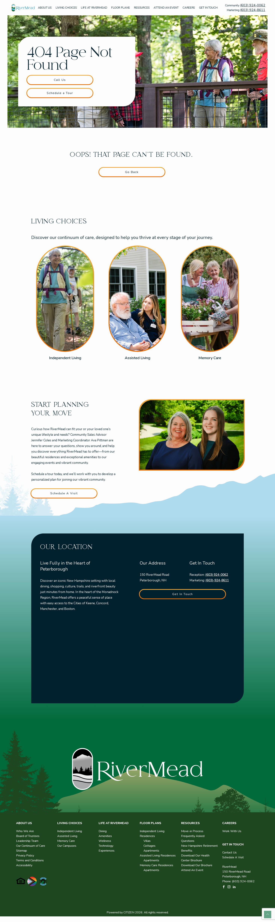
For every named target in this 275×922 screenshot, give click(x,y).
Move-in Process (192, 831)
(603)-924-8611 (217, 580)
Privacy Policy (25, 855)
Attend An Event (192, 870)
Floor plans (120, 8)
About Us (45, 8)
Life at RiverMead (94, 8)
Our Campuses (66, 846)
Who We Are (25, 831)
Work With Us (231, 831)
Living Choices (66, 8)
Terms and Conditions (30, 860)
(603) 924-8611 (252, 10)
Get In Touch (208, 8)
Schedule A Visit (64, 493)
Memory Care (209, 357)
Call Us (60, 80)
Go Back (132, 172)
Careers (189, 8)
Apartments (151, 851)
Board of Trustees (27, 836)
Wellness (105, 841)
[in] (234, 887)
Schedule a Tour (60, 93)
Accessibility (24, 865)
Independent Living (65, 357)
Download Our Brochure (196, 865)
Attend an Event (166, 8)
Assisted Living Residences (158, 855)
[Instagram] (228, 887)
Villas (147, 841)
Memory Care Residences (156, 865)
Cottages (149, 846)
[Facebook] (223, 887)
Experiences (106, 851)
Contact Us (229, 852)
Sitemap (21, 851)
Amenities (105, 836)
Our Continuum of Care (30, 846)
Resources (142, 8)
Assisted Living (137, 357)
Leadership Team (27, 841)
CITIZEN (128, 912)
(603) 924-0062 (252, 5)
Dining (103, 831)
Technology (106, 846)
